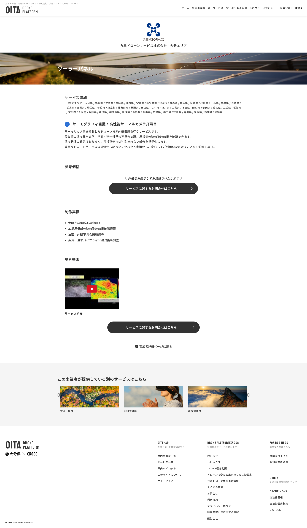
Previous (59, 395)
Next (247, 395)
